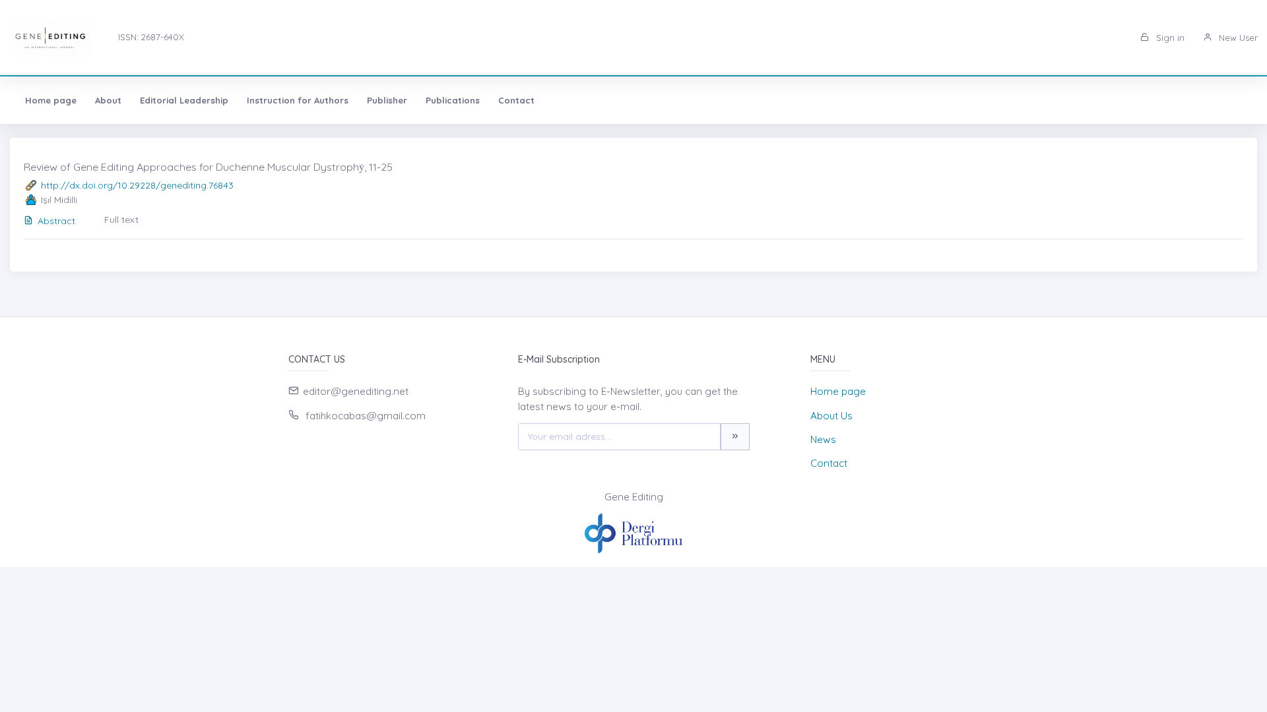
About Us (831, 415)
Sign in (1169, 37)
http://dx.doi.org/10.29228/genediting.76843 (137, 185)
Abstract (56, 221)
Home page (51, 100)
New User (1237, 37)
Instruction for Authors (297, 100)
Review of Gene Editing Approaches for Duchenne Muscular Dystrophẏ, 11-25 (208, 166)
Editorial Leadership (184, 100)
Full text (121, 219)
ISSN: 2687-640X (151, 37)
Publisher (387, 100)
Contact (516, 100)
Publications (453, 100)
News (823, 439)
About (108, 100)
